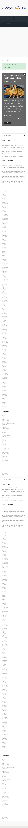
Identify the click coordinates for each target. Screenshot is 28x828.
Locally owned (4, 445)
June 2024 (4, 226)
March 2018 (4, 325)
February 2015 (5, 374)
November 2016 (5, 346)
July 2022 (4, 256)
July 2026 (4, 193)
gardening (4, 432)
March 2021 (4, 277)
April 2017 (4, 340)
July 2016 (4, 352)
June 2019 (4, 305)
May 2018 (4, 322)
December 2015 (5, 361)
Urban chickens (5, 460)
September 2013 (5, 397)
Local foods (4, 444)
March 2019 (4, 309)
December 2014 (5, 377)
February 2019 (5, 310)
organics (3, 449)
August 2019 (4, 303)
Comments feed (5, 473)
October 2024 (4, 220)
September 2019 (5, 301)
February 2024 (5, 231)
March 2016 (4, 357)
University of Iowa (5, 459)
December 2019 (5, 297)
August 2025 (4, 207)
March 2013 (4, 405)
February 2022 (5, 263)
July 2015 (4, 367)
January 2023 (4, 248)
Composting (4, 424)
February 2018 (5, 326)
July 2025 (4, 208)
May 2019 (4, 306)
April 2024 (4, 228)
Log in (3, 470)
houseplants (4, 436)
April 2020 (4, 292)
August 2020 (4, 287)
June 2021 (4, 273)
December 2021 (5, 265)
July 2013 (4, 399)
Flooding (3, 431)
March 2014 (4, 389)
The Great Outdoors (6, 455)
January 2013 (4, 407)
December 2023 (5, 234)
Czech (3, 425)
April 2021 (4, 276)
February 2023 (5, 247)
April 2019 (4, 308)
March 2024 (4, 230)
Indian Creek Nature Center (7, 437)
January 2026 (4, 200)
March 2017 (4, 341)
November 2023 (5, 235)
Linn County (4, 443)
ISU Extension (4, 441)
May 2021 (4, 275)
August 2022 (4, 255)
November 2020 (5, 283)
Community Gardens (6, 420)
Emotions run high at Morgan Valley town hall (11, 153)
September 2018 (5, 317)
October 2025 (4, 205)
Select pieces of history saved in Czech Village (12, 151)
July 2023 (4, 240)
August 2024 (4, 223)
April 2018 (4, 324)
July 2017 (4, 336)
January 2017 (4, 344)
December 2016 (5, 345)
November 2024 (5, 219)
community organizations (7, 421)
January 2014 (4, 391)
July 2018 (4, 320)
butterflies (4, 417)
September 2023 (5, 238)
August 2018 (4, 318)
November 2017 (5, 330)
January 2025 (4, 216)
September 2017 (5, 333)
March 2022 (4, 261)
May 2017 (4, 338)
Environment (4, 427)
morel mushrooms (9, 115)
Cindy (15, 81)
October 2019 (4, 300)
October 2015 (4, 363)
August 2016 (4, 350)
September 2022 (5, 253)
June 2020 (4, 289)
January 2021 (4, 280)
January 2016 (4, 359)
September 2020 (5, 285)
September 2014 (5, 381)
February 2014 (5, 390)
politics (3, 451)
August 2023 (4, 239)
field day (3, 429)
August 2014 (4, 382)
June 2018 (4, 321)
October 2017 (4, 332)
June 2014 (4, 385)
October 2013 (4, 395)
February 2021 (5, 279)
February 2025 (5, 215)
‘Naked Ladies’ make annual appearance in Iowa (12, 156)
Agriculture (4, 415)
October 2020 (4, 284)
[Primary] (14, 18)
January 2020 (4, 296)
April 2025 (4, 212)
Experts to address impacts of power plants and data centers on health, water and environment (13, 148)
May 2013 (4, 402)
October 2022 (4, 252)
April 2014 (4, 387)
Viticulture (4, 463)
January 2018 (4, 328)
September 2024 (5, 222)
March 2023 (4, 246)
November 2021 (5, 267)
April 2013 (4, 403)
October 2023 (4, 236)
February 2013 (5, 406)
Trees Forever (4, 456)
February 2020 (5, 295)
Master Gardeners (5, 447)
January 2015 (4, 375)
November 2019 (5, 299)
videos (3, 461)
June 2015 (4, 369)
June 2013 (4, 401)
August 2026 (4, 191)
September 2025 (5, 206)
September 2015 (5, 365)
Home (3, 60)
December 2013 (5, 393)
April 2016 (4, 356)
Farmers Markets (5, 428)
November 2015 (5, 362)
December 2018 (5, 313)
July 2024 (4, 224)
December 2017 (5, 329)
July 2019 (4, 304)
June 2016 (4, 353)
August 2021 (4, 271)
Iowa (3, 439)
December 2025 (5, 202)
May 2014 (4, 386)
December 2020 (5, 281)
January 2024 (4, 232)
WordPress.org (5, 474)
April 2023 (4, 244)
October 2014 (4, 379)
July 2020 (4, 288)
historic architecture (6, 435)
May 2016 (4, 354)
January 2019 (4, 312)
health (3, 433)
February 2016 (5, 358)
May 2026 (4, 195)
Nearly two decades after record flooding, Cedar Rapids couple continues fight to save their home (12, 144)
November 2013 (5, 394)
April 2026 (4, 197)
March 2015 (4, 373)
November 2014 (5, 378)
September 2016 (5, 349)
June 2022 (4, 257)
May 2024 (4, 227)
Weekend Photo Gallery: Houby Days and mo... (14, 76)
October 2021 (4, 268)
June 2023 (4, 242)
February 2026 (5, 199)
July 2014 (4, 383)
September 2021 (5, 269)
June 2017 (4, 337)
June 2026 (4, 194)
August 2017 (4, 334)
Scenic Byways (5, 452)
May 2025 (4, 211)
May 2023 (4, 243)
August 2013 (4, 398)
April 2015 (4, 371)
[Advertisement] (14, 42)
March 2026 (4, 198)
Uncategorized (5, 457)
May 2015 (4, 370)
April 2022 (4, 260)
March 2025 (4, 214)
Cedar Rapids (5, 419)
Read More (7, 122)
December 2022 (5, 250)
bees (3, 416)
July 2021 (4, 272)
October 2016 (4, 348)
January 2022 (4, 264)
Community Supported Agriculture (8, 423)
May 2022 (4, 259)
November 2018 (5, 314)
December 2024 (5, 218)
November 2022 (5, 251)
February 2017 (5, 342)
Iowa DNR (4, 440)
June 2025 (4, 210)
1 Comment (22, 118)
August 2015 (4, 366)
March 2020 (4, 293)
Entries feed (4, 471)
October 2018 (4, 316)
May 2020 (4, 291)
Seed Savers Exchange (6, 453)
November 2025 (5, 203)
